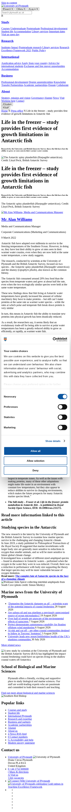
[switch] (62, 407)
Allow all (35, 451)
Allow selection (35, 460)
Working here (8, 100)
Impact (14, 47)
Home (4, 110)
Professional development (54, 28)
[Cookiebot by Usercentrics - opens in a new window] (52, 339)
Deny (35, 470)
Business (7, 75)
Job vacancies (16, 777)
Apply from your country (34, 63)
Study (5, 22)
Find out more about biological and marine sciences (28, 692)
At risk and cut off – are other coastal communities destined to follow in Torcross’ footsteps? (39, 632)
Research (7, 41)
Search (8, 9)
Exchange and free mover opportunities (44, 66)
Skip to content (9, 2)
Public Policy (39, 50)
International (10, 57)
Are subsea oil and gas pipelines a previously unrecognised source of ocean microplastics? (38, 614)
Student (7, 104)
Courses (5, 28)
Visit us (13, 774)
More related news (11, 645)
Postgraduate (33, 28)
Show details (52, 440)
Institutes (6, 47)
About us (13, 730)
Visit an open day (10, 34)
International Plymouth (20, 716)
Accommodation (22, 31)
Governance (37, 97)
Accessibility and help (20, 739)
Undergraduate (18, 28)
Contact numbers (18, 736)
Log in (33, 9)
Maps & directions (18, 771)
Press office (17, 110)
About (5, 91)
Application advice (11, 63)
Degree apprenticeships (41, 82)
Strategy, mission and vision (15, 97)
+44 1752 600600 (18, 769)
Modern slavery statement (21, 742)
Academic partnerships (36, 85)
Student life (7, 31)
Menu (20, 9)
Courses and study (17, 710)
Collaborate (62, 85)
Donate (52, 85)
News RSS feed (17, 733)
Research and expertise (20, 719)
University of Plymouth (20, 757)
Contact (20, 100)
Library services (40, 31)
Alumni (48, 97)
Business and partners (19, 722)
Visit (62, 97)
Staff (6, 107)
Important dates (57, 31)
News (56, 97)
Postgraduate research (30, 47)
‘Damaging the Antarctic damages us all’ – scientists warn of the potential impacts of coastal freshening (38, 605)
